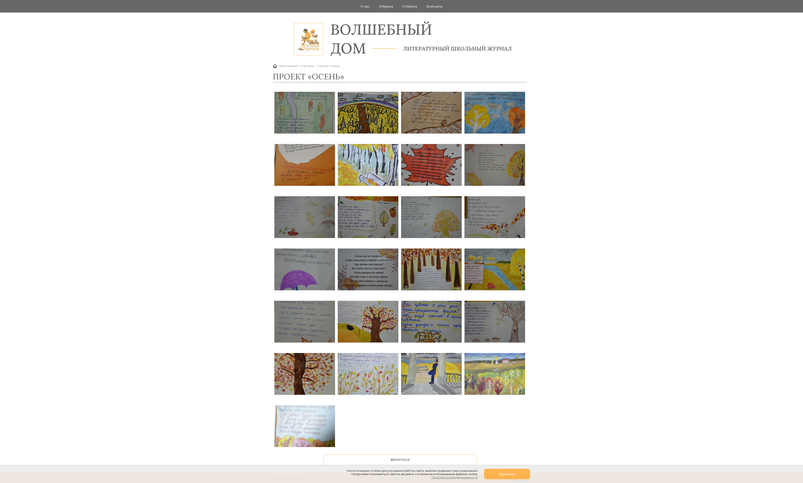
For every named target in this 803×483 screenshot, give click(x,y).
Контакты (434, 6)
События (410, 6)
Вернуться (400, 460)
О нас (365, 6)
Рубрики (386, 6)
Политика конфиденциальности (454, 477)
